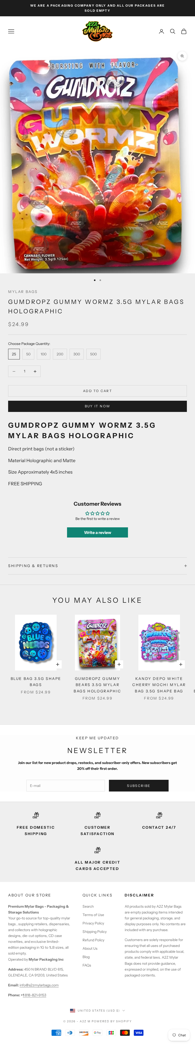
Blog (86, 957)
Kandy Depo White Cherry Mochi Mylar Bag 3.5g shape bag (159, 684)
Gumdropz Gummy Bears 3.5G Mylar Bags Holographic (97, 684)
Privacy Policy (93, 923)
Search (88, 906)
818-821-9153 (34, 995)
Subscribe (138, 786)
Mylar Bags (23, 291)
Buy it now (97, 406)
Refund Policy (93, 940)
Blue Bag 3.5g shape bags (36, 681)
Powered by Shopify (112, 1021)
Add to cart (97, 391)
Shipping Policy (95, 931)
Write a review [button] (97, 532)
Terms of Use (93, 915)
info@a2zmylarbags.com (39, 985)
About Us (90, 948)
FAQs (87, 965)
